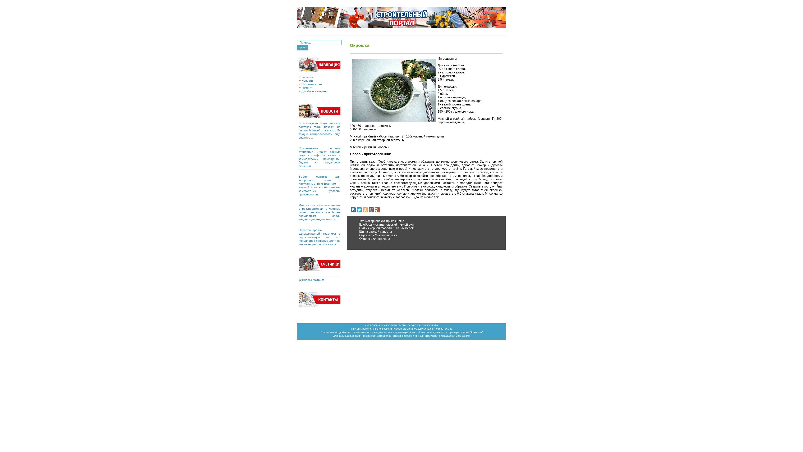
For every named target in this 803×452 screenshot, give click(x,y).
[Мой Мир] (371, 209)
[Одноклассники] (365, 209)
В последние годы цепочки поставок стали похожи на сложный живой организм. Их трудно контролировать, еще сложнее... (319, 130)
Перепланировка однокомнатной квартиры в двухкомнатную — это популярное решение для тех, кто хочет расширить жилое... (319, 237)
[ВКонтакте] (353, 209)
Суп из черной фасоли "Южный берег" (386, 228)
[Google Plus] (377, 209)
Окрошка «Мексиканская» (378, 235)
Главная (307, 77)
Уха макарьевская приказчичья (381, 221)
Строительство (311, 84)
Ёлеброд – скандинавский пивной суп (386, 224)
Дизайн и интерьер (314, 91)
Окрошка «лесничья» (374, 238)
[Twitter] (359, 209)
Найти (302, 48)
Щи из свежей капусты (375, 231)
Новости (307, 80)
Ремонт (306, 87)
